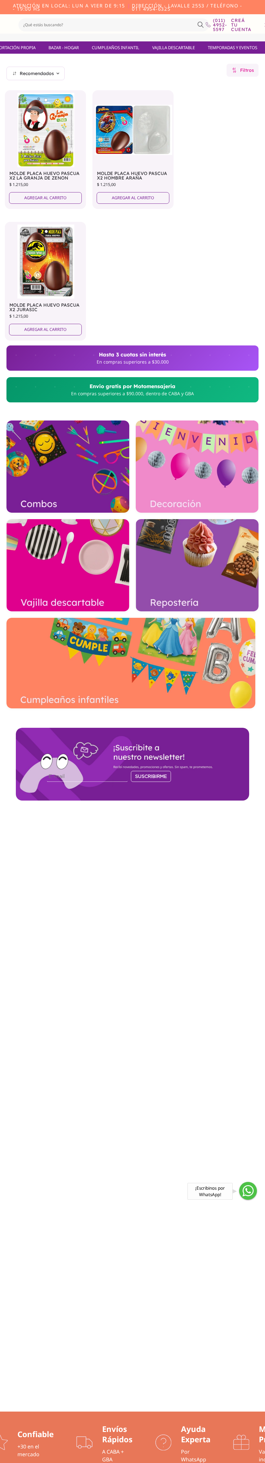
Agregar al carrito (45, 198)
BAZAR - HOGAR (63, 47)
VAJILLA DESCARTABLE (173, 47)
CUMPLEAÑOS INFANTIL (115, 47)
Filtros (247, 70)
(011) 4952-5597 (217, 25)
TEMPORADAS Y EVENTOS (232, 47)
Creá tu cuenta (241, 25)
